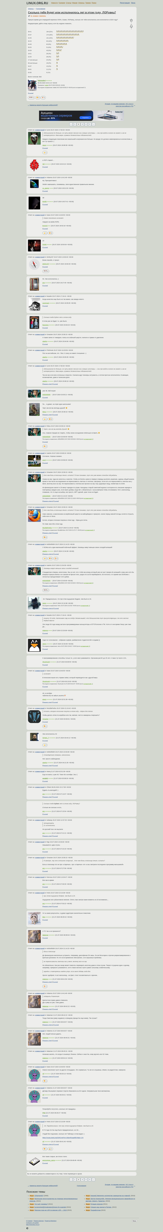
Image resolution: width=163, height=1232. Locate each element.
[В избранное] (131, 20)
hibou (44, 412)
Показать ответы (48, 501)
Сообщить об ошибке (32, 1222)
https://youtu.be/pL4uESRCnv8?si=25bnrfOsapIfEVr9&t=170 (62, 1138)
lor (31, 16)
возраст (35, 16)
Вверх (134, 1221)
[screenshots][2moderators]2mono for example (50, 1207)
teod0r (44, 201)
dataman (45, 935)
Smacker (45, 719)
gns (43, 283)
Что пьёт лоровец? (41, 1204)
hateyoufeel (42, 80)
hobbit (46, 85)
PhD (43, 1113)
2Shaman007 (38, 1196)
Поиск (94, 3)
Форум (74, 3)
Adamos (45, 630)
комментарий (39, 130)
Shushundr (46, 662)
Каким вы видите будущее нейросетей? (44, 105)
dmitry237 (45, 264)
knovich (45, 226)
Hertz (44, 603)
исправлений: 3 (88, 498)
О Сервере (29, 1221)
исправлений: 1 (85, 605)
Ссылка (30, 93)
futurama (45, 325)
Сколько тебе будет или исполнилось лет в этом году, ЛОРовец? (72, 12)
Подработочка (95, 1210)
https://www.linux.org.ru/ (32, 1224)
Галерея (62, 3)
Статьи (68, 3)
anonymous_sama (48, 1160)
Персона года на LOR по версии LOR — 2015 (50, 1210)
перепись (42, 16)
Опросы (81, 3)
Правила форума (39, 1221)
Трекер (88, 3)
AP (43, 1074)
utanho (44, 341)
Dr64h (44, 244)
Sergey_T (45, 738)
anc (43, 794)
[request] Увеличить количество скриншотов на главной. (110, 1196)
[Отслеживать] (131, 26)
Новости (54, 3)
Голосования (40, 9)
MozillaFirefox (47, 528)
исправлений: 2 (88, 439)
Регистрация (125, 3)
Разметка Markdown (50, 1221)
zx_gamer (45, 188)
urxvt (44, 460)
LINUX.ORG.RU (37, 3)
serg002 (45, 778)
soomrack (45, 303)
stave (44, 145)
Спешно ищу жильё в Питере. (101, 1207)
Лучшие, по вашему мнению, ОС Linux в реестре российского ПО (119, 105)
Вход (133, 3)
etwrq (44, 699)
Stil (43, 164)
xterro (44, 644)
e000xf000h (46, 394)
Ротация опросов (96, 1204)
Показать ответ (47, 384)
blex (43, 917)
